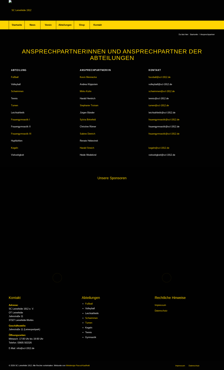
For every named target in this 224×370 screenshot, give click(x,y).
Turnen (88, 322)
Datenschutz (161, 310)
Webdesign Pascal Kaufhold (78, 365)
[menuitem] (16, 25)
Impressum (160, 305)
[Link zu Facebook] (207, 365)
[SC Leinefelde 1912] (20, 10)
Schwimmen (91, 318)
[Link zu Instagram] (212, 365)
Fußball (89, 303)
